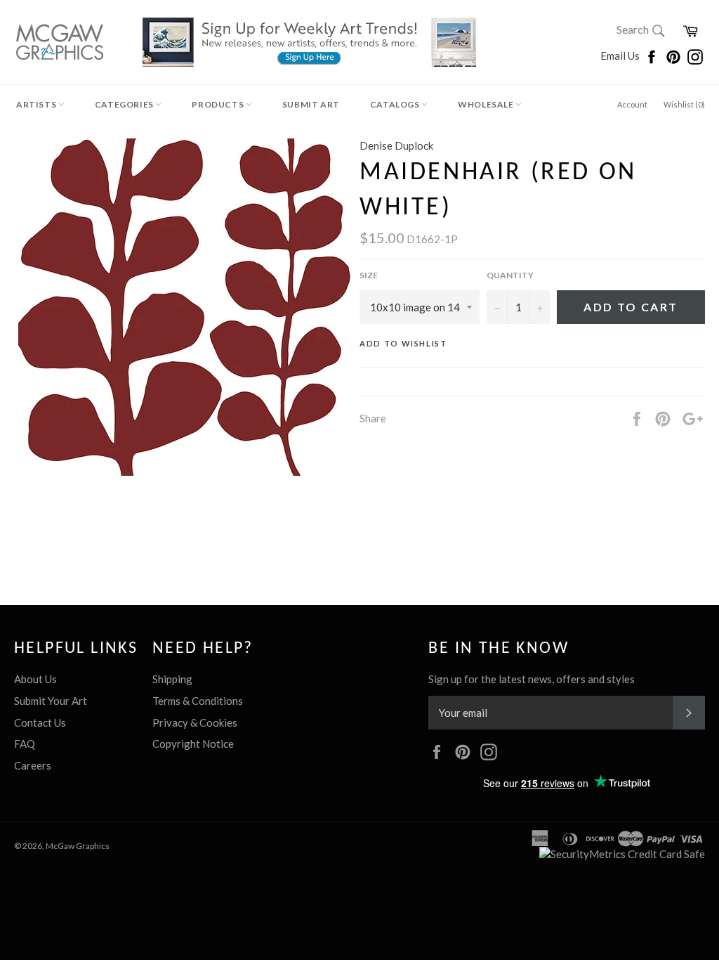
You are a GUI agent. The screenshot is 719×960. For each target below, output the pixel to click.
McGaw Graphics (78, 846)
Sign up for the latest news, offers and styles (531, 679)
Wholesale (486, 104)
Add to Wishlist (403, 343)
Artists (37, 104)
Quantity (510, 275)
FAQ (24, 743)
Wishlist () (684, 104)
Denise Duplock (396, 145)
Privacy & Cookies (194, 722)
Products (218, 104)
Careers (32, 765)
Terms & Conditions (197, 700)
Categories (125, 104)
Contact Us (40, 722)
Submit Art (311, 104)
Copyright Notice (193, 743)
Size (369, 275)
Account (632, 104)
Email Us (621, 55)
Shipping (172, 679)
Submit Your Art (50, 700)
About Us (35, 679)
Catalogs (395, 104)
